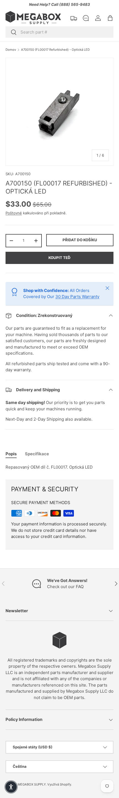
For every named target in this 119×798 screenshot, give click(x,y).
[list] (59, 112)
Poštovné (14, 213)
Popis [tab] (11, 453)
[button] (110, 18)
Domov (11, 49)
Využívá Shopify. (59, 784)
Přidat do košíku (80, 240)
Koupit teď (59, 257)
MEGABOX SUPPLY (32, 784)
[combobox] (59, 32)
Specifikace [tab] (37, 453)
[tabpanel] (59, 467)
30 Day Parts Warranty (77, 296)
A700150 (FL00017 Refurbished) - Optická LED (55, 49)
